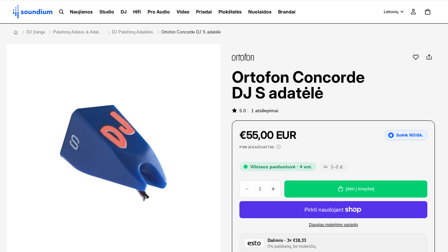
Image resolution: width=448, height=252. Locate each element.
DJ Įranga (36, 32)
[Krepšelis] (427, 12)
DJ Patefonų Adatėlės (132, 32)
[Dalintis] (429, 57)
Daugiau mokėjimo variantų (333, 224)
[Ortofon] (243, 57)
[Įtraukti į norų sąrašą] (416, 57)
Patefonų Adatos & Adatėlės (78, 32)
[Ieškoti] (61, 12)
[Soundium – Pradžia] (15, 32)
